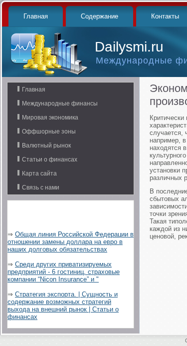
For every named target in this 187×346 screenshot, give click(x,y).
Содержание (99, 16)
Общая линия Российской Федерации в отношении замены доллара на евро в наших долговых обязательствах (70, 241)
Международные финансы (60, 103)
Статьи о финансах (49, 159)
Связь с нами (40, 187)
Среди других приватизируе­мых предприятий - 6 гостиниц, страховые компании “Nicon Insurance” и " (63, 271)
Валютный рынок (46, 145)
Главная (35, 16)
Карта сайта (39, 173)
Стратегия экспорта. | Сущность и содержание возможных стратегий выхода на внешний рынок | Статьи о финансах (63, 305)
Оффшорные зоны (49, 131)
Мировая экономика (50, 117)
